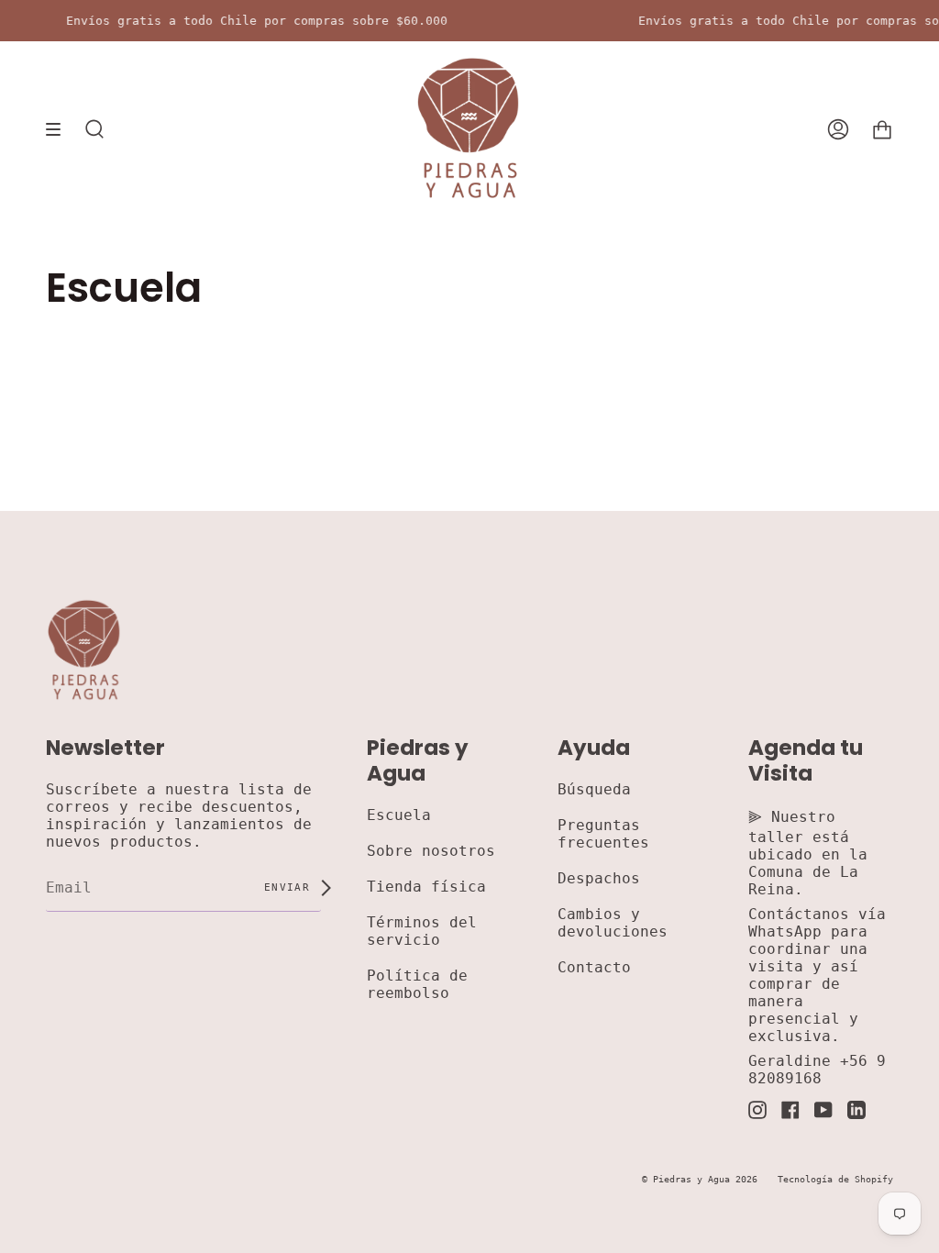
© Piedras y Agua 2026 (699, 1179)
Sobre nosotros (431, 850)
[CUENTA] (838, 129)
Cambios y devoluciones (613, 922)
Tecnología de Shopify (835, 1179)
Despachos (599, 878)
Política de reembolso (417, 984)
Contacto (594, 967)
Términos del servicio (422, 931)
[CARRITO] (882, 129)
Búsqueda (594, 789)
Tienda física (426, 886)
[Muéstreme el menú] (59, 129)
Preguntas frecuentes (603, 833)
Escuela (399, 815)
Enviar (290, 887)
